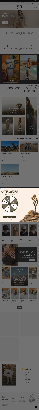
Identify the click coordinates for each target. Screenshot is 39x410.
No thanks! (10, 219)
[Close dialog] (0, 189)
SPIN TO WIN (9, 217)
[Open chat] (36, 407)
